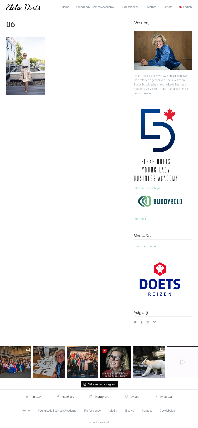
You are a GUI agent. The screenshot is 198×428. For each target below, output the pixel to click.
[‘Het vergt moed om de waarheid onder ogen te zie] (115, 362)
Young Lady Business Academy (95, 6)
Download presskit (145, 246)
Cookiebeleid (168, 410)
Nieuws (151, 6)
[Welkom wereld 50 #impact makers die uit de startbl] (49, 362)
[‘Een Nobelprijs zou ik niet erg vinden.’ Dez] (82, 362)
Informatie (140, 218)
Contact (167, 6)
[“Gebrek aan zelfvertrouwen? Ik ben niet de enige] (15, 362)
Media (113, 410)
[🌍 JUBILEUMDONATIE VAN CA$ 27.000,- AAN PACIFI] (149, 362)
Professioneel (129, 6)
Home (65, 6)
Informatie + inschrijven (148, 188)
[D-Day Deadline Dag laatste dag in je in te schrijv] (182, 362)
